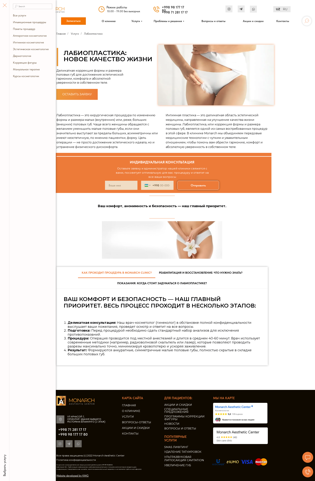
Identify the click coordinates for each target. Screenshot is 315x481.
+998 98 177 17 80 (173, 8)
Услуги (128, 416)
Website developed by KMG (72, 475)
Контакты (130, 433)
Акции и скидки (136, 428)
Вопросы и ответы (180, 428)
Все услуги (19, 15)
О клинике (131, 411)
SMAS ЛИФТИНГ (176, 447)
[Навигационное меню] (4, 5)
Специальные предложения (176, 410)
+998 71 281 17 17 (175, 12)
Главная (129, 405)
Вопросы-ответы (136, 422)
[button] (73, 21)
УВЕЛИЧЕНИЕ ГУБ (177, 465)
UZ (278, 9)
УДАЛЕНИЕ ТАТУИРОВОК (182, 451)
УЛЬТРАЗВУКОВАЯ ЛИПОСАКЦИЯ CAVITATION (184, 458)
